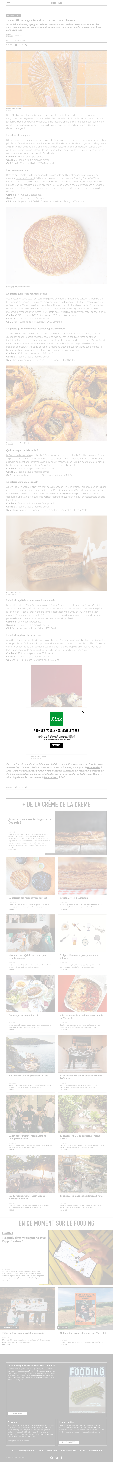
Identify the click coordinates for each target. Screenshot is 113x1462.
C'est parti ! (56, 745)
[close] (83, 712)
